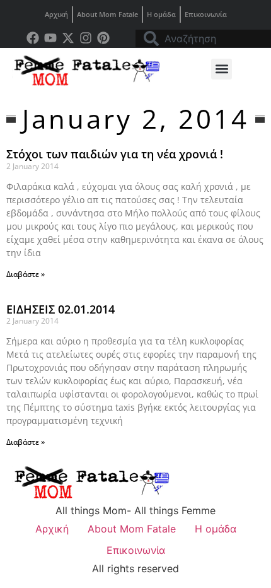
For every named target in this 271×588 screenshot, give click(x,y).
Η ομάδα (161, 14)
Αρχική (56, 14)
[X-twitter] (68, 38)
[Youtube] (50, 38)
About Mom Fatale (107, 14)
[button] (221, 69)
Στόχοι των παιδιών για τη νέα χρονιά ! (114, 154)
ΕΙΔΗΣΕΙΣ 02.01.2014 (60, 309)
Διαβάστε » (25, 274)
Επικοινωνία (206, 14)
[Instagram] (86, 38)
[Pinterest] (103, 38)
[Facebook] (33, 38)
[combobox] (203, 38)
